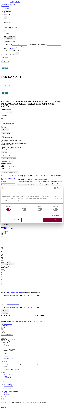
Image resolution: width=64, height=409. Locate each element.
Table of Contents (6, 133)
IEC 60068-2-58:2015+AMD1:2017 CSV (8, 182)
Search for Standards (9, 384)
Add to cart (5, 129)
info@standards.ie (8, 358)
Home (2, 58)
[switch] (24, 209)
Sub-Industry (5, 224)
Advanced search (5, 57)
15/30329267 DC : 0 (6, 61)
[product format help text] (9, 262)
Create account (8, 324)
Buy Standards (7, 8)
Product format (4, 262)
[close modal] (5, 31)
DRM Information (8, 392)
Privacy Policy (7, 376)
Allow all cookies (52, 219)
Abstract (4, 152)
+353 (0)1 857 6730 (15, 2)
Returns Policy (7, 377)
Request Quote (4, 325)
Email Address (22, 44)
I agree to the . (10, 304)
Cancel (5, 36)
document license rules (13, 304)
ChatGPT (4, 228)
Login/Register (9, 38)
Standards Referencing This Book (10, 172)
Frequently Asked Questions (11, 391)
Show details (55, 215)
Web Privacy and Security (10, 379)
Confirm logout (12, 36)
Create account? (11, 48)
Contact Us (6, 394)
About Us (12, 4)
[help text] (10, 112)
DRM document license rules (14, 292)
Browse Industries (8, 386)
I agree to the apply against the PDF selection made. (21, 292)
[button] (3, 233)
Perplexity (11, 228)
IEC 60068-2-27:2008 (6, 184)
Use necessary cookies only (11, 219)
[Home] (5, 6)
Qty (1, 268)
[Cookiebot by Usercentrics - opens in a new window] (55, 188)
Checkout (5, 313)
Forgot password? (25, 47)
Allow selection (32, 219)
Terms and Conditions (9, 374)
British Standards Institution (7, 123)
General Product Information (9, 158)
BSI (2, 60)
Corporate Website (5, 4)
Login (5, 48)
